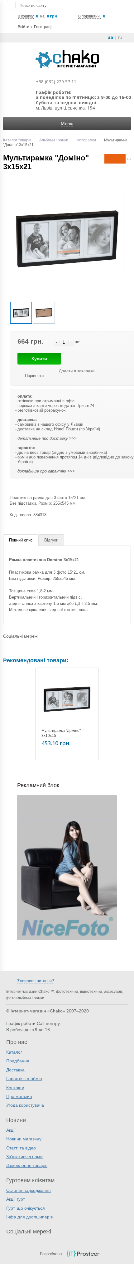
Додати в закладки (76, 371)
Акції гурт (15, 1199)
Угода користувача (25, 1105)
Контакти (15, 1087)
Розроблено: (51, 1254)
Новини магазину (23, 1138)
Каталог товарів (17, 140)
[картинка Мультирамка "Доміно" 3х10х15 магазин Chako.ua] (67, 699)
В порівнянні (89, 16)
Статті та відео (21, 1147)
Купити (39, 358)
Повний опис (21, 540)
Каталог (14, 1052)
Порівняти (34, 375)
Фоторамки (86, 140)
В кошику (26, 16)
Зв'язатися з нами (24, 1156)
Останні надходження (28, 1190)
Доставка (15, 1069)
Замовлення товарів (26, 1165)
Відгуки (51, 540)
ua (110, 37)
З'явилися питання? (35, 980)
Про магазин (19, 1096)
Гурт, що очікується (25, 1208)
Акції (11, 1130)
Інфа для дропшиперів (29, 1216)
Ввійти (23, 27)
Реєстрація (44, 27)
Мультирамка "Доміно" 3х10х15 (61, 733)
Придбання (17, 1060)
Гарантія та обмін (24, 1078)
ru (120, 37)
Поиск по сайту (33, 5)
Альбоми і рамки (53, 140)
